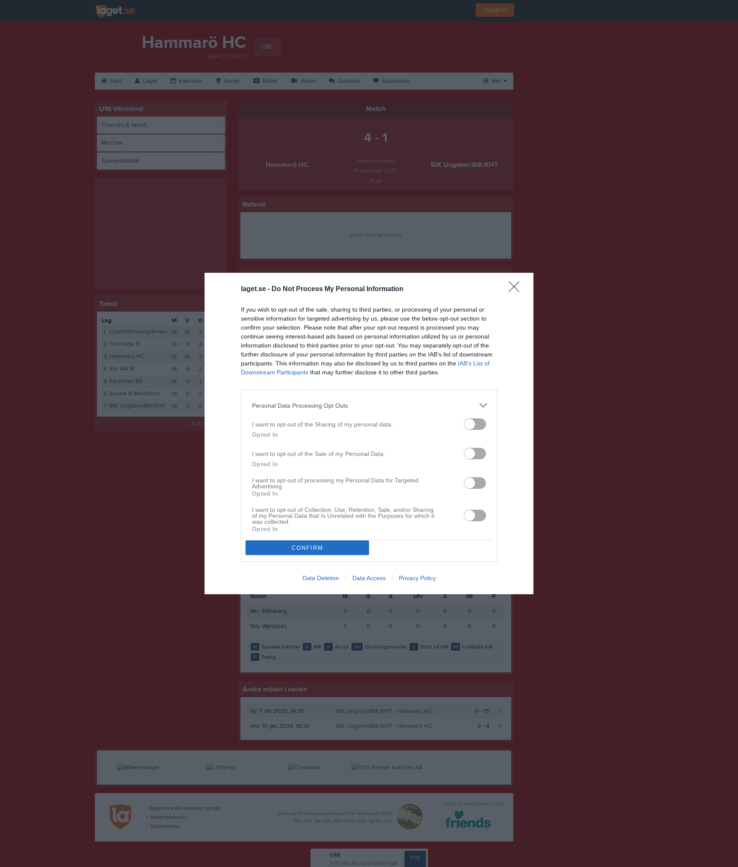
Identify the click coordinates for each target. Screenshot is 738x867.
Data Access (369, 578)
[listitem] (369, 405)
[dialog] (369, 433)
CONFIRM (307, 548)
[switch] (475, 424)
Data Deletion (320, 578)
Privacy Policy (417, 578)
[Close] (517, 289)
